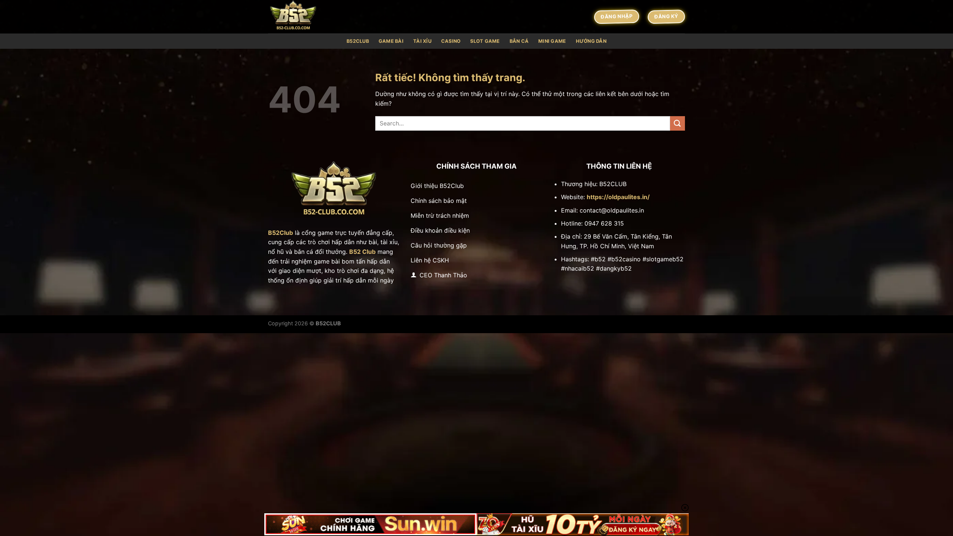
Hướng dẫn (591, 41)
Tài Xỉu (422, 41)
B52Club (358, 41)
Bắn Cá (519, 41)
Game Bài (391, 41)
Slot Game (485, 41)
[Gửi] (677, 123)
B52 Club (362, 251)
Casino (451, 41)
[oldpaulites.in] (305, 17)
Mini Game (552, 41)
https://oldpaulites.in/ (618, 197)
